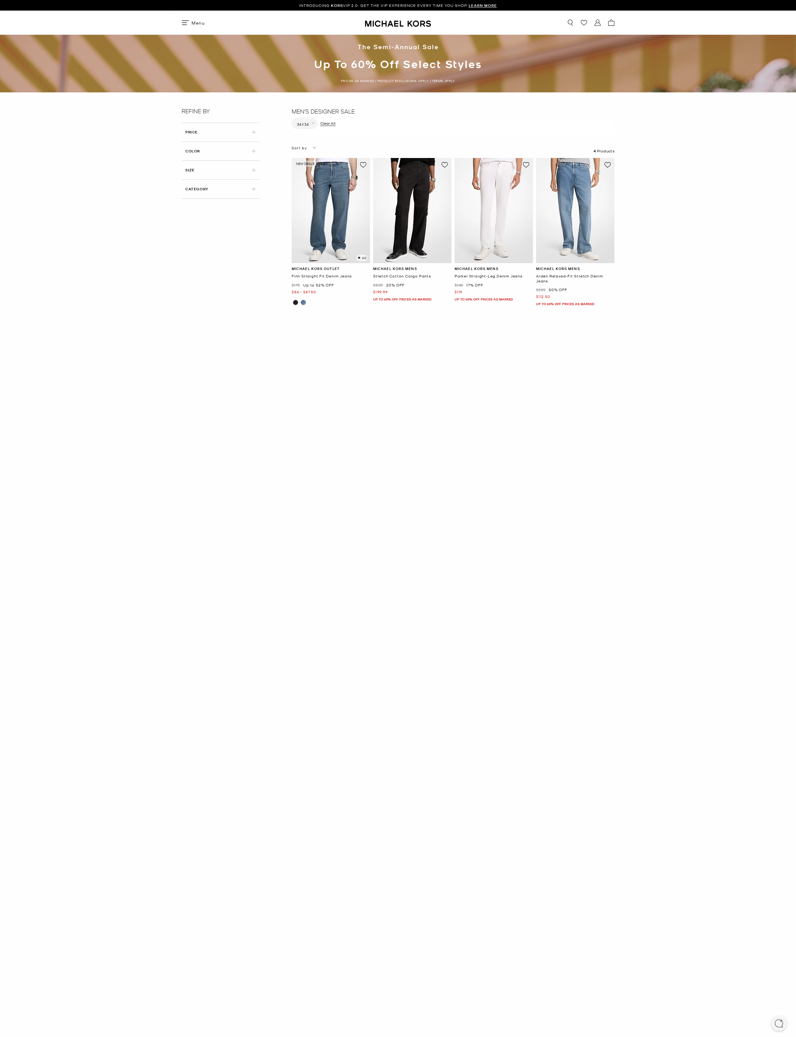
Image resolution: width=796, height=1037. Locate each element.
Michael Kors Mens (395, 268)
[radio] (295, 302)
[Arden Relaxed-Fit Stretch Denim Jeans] (575, 210)
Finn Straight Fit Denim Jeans (322, 276)
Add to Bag (331, 258)
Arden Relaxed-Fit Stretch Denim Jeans (569, 278)
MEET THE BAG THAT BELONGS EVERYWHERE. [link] (398, 5)
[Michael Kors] (398, 22)
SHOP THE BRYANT (448, 5)
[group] (398, 5)
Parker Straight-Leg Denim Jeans (488, 276)
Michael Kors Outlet (316, 268)
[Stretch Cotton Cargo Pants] (412, 210)
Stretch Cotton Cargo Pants (402, 276)
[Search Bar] (570, 23)
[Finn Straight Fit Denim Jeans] (331, 210)
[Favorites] (584, 23)
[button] (779, 1024)
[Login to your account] (598, 23)
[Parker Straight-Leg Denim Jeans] (494, 210)
